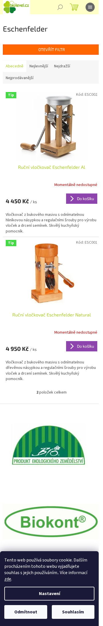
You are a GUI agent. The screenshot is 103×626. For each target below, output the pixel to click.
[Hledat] (60, 7)
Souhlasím (73, 612)
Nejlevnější (38, 66)
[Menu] (90, 7)
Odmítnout (25, 612)
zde (7, 579)
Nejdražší (62, 66)
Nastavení (49, 593)
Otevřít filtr (51, 49)
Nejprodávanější (19, 78)
